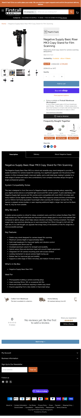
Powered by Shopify (40, 412)
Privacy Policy (42, 405)
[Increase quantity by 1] (62, 76)
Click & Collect (18, 407)
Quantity (46, 72)
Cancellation (29, 407)
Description (13, 154)
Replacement (50, 407)
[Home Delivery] (56, 300)
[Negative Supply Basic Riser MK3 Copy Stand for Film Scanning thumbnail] (4, 72)
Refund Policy (39, 407)
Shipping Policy (67, 405)
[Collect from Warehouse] (21, 300)
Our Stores (63, 18)
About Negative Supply (63, 154)
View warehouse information (54, 112)
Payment (57, 405)
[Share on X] (48, 146)
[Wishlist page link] (77, 9)
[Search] (71, 11)
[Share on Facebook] (45, 146)
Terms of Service (62, 407)
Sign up (33, 369)
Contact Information (20, 405)
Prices (51, 405)
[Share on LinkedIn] (51, 146)
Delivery (36, 154)
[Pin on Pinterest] (55, 146)
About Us (9, 405)
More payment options (61, 95)
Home (4, 24)
